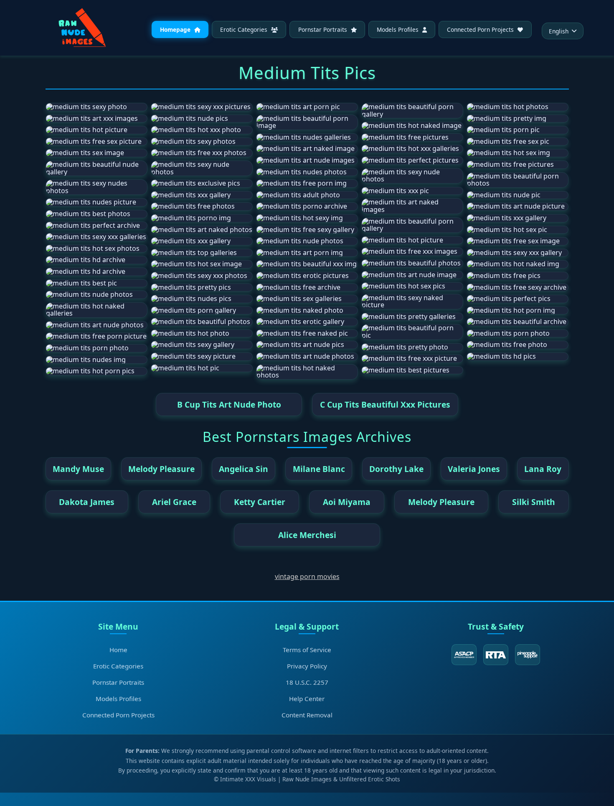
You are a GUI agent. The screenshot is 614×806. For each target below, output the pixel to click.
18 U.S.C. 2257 (307, 682)
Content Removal (307, 715)
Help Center (307, 698)
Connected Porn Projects (481, 29)
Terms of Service (307, 649)
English (558, 31)
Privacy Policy (307, 666)
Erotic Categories (244, 29)
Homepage (176, 29)
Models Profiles (398, 29)
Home (118, 649)
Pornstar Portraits (323, 29)
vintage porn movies (307, 576)
